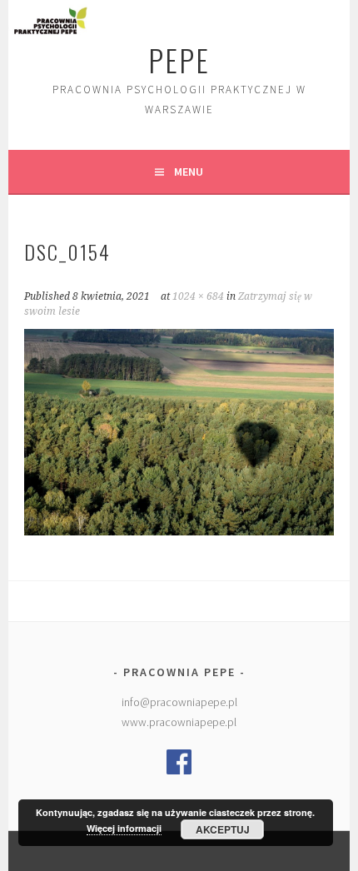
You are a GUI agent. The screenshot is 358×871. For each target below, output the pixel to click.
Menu (188, 171)
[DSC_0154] (179, 530)
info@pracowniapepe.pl (179, 701)
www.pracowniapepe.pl (179, 721)
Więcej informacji (124, 828)
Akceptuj (223, 829)
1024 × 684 (198, 296)
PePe (179, 59)
